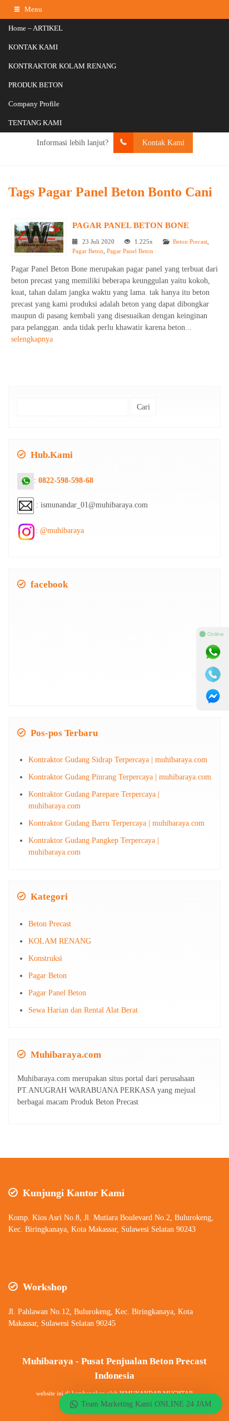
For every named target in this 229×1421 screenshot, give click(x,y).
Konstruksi (45, 958)
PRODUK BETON (35, 85)
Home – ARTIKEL (35, 28)
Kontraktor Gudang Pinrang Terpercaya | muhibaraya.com (119, 777)
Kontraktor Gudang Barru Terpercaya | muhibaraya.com (116, 823)
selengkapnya (32, 339)
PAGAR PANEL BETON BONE (130, 225)
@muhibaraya (62, 531)
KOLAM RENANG (59, 941)
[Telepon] (213, 674)
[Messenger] (213, 696)
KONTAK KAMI (33, 47)
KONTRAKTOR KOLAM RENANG (62, 66)
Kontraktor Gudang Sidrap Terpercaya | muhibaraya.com (117, 760)
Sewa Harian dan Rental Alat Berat (83, 1010)
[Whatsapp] (213, 652)
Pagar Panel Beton (130, 251)
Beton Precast (190, 241)
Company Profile (33, 104)
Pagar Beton (87, 251)
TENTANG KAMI (35, 123)
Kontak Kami (163, 143)
